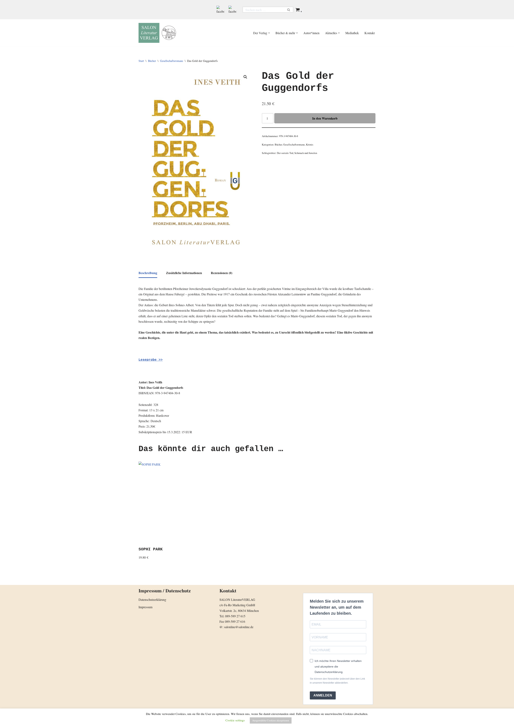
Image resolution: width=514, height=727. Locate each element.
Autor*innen (311, 33)
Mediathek (352, 33)
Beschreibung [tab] (148, 272)
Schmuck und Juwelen (305, 153)
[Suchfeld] (288, 10)
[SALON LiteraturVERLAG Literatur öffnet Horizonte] (159, 33)
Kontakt (369, 33)
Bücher (152, 61)
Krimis (309, 144)
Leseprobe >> (151, 360)
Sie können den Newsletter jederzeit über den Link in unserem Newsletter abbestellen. (337, 680)
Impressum (145, 607)
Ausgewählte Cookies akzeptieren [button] (270, 720)
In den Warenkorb (325, 118)
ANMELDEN (322, 695)
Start (141, 61)
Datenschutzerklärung (152, 599)
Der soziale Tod (285, 153)
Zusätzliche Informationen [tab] (184, 272)
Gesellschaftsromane (171, 61)
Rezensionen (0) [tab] (221, 272)
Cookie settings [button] (235, 720)
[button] (269, 33)
